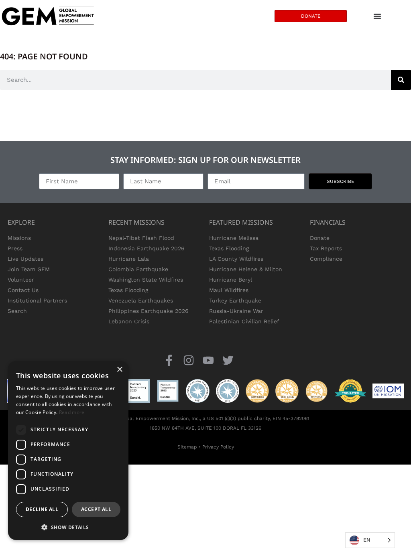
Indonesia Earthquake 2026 (146, 248)
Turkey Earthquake (235, 300)
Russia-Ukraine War (236, 311)
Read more (72, 412)
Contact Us (23, 290)
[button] (68, 527)
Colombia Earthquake (138, 269)
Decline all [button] (42, 509)
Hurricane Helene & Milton (245, 269)
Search (17, 311)
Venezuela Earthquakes (140, 300)
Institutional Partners (37, 300)
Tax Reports (326, 248)
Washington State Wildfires (145, 279)
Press (15, 248)
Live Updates (25, 259)
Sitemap (187, 447)
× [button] (119, 370)
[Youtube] (208, 360)
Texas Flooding (128, 290)
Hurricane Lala (128, 259)
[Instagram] (188, 360)
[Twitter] (228, 360)
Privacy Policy (218, 447)
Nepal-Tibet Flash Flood (141, 238)
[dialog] (68, 450)
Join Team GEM (29, 269)
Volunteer (21, 279)
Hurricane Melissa (233, 238)
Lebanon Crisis (128, 321)
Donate (320, 238)
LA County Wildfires (236, 259)
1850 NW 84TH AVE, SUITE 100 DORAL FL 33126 (205, 428)
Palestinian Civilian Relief (244, 321)
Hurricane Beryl (230, 279)
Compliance (326, 259)
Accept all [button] (96, 509)
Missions (19, 238)
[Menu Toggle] (377, 16)
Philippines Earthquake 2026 (148, 311)
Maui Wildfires (228, 290)
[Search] (401, 80)
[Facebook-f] (169, 360)
